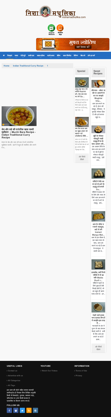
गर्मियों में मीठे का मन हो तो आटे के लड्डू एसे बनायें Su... (98, 185)
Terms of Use (81, 370)
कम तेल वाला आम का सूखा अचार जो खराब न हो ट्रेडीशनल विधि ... (81, 132)
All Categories (14, 380)
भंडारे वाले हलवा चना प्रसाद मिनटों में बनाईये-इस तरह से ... (98, 319)
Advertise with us (15, 375)
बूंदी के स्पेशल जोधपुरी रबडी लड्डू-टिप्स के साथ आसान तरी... (98, 139)
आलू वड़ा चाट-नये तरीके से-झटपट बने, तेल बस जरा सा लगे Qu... (81, 93)
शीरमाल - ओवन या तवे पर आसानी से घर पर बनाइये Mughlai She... (98, 95)
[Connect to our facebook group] (15, 410)
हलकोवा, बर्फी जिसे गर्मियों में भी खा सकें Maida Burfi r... (98, 276)
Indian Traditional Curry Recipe (28, 65)
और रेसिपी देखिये (82, 158)
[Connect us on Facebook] (9, 410)
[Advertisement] (37, 89)
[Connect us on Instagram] (35, 410)
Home (6, 65)
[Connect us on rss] (29, 410)
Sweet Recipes (98, 72)
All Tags (11, 385)
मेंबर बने (83, 55)
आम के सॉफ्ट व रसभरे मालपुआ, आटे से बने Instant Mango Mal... (98, 229)
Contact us (12, 370)
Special (81, 71)
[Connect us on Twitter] (22, 410)
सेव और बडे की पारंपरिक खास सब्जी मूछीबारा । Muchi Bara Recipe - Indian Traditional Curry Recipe (19, 133)
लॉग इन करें (91, 55)
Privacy (79, 375)
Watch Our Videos (49, 370)
